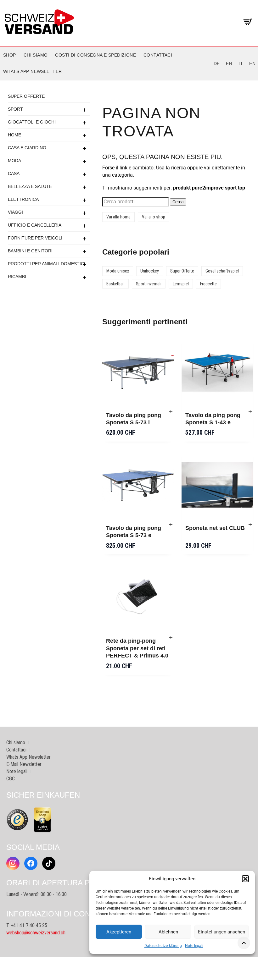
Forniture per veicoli (35, 237)
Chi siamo (36, 55)
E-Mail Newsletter (24, 764)
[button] (245, 879)
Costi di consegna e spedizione (95, 55)
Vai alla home (118, 216)
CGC (10, 779)
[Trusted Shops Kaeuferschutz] (17, 819)
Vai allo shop (153, 216)
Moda (14, 160)
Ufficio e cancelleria (34, 225)
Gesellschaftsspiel (222, 270)
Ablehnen (168, 932)
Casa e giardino (27, 147)
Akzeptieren (118, 932)
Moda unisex (117, 270)
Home (14, 134)
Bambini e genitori (30, 250)
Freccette (208, 283)
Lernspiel (181, 283)
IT (240, 63)
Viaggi (15, 212)
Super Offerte (26, 96)
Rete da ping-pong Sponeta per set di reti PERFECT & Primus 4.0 (137, 648)
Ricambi (17, 276)
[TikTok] (48, 863)
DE (217, 63)
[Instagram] (13, 863)
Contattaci (157, 55)
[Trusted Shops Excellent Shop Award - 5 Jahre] (42, 819)
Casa (14, 173)
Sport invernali (148, 283)
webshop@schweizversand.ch (35, 933)
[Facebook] (30, 863)
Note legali (194, 945)
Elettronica (23, 199)
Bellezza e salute (30, 186)
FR (229, 63)
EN (252, 63)
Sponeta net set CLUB (215, 528)
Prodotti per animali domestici (46, 263)
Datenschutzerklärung (163, 945)
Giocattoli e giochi (32, 121)
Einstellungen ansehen (221, 932)
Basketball (115, 283)
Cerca (178, 201)
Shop (9, 55)
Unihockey (149, 270)
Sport (15, 109)
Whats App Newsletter (32, 71)
